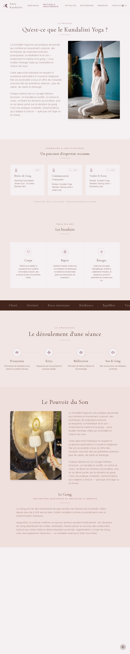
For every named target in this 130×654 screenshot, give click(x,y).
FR (126, 5)
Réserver (103, 5)
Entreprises (87, 5)
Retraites (70, 5)
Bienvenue (33, 5)
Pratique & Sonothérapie (51, 6)
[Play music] (123, 647)
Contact (117, 5)
